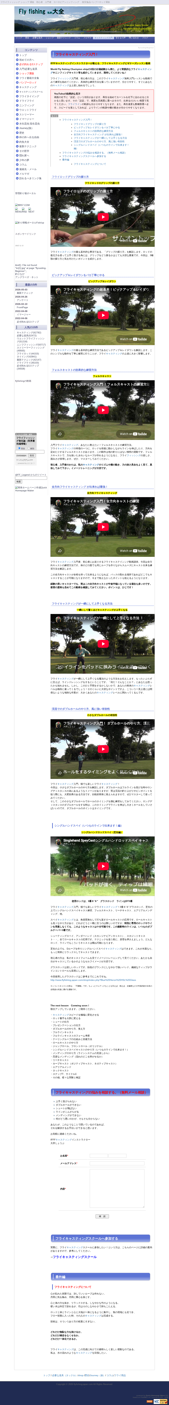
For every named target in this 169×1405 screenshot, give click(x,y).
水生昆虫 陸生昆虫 (29, 123)
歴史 (27, 38)
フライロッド (60, 176)
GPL (161, 1397)
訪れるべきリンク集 (30, 178)
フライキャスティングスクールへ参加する (84, 156)
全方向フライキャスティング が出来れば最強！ (98, 134)
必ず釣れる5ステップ (28, 321)
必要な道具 (37, 38)
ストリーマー (26, 114)
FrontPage (22, 307)
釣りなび (19, 274)
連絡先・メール (28, 169)
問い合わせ (134, 38)
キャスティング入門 (103, 38)
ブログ (145, 38)
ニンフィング (26, 105)
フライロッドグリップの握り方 (90, 124)
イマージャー (26, 119)
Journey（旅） (97, 1375)
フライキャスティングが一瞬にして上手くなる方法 (100, 138)
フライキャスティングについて (90, 164)
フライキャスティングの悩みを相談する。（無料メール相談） (94, 152)
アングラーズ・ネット (26, 277)
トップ (19, 38)
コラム (77, 38)
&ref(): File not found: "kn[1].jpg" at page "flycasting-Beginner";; (30, 268)
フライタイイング (29, 96)
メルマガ (87, 38)
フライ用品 (120, 1375)
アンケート (22, 300)
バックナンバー (26, 460)
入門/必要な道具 (28, 68)
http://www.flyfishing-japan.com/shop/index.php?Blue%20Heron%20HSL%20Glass (93, 980)
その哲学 (24, 151)
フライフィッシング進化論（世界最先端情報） (25, 440)
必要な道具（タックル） (65, 1375)
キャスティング (116, 78)
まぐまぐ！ (31, 463)
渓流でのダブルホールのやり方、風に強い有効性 (99, 141)
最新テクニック (64, 38)
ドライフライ (26, 100)
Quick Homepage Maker (155, 1395)
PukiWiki (144, 1397)
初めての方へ (26, 59)
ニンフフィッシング (31, 344)
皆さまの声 (121, 38)
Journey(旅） (26, 128)
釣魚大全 (24, 141)
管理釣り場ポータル (25, 193)
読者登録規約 (21, 456)
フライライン (75, 104)
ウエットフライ (28, 109)
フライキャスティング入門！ (77, 119)
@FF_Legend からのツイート (31, 474)
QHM (166, 1397)
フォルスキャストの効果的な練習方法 (93, 131)
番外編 (65, 159)
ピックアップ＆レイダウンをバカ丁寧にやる (97, 127)
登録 (23, 448)
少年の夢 (24, 160)
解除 (32, 448)
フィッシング (64, 78)
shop (80, 1375)
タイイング (27, 356)
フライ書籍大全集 (29, 78)
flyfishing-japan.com (83, 1384)
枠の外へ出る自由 (29, 137)
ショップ (50, 38)
